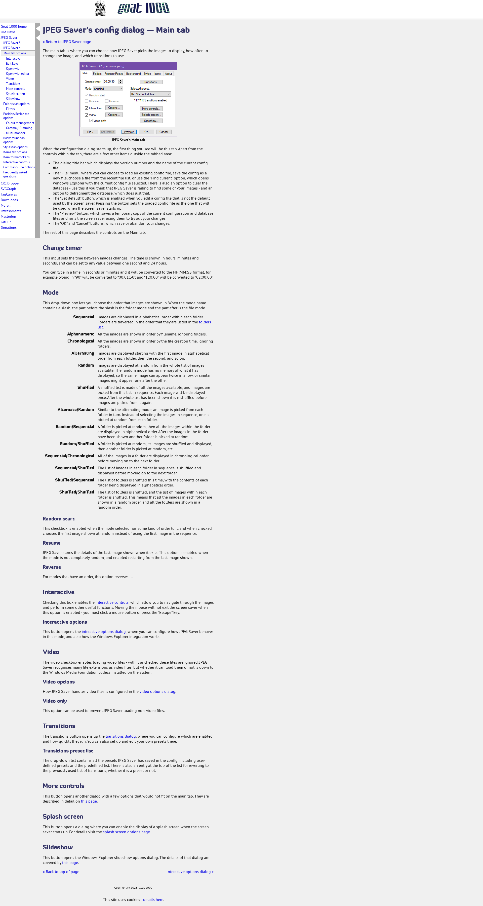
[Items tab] (158, 73)
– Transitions (11, 84)
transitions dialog (121, 736)
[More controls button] (151, 108)
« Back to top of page (61, 871)
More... (6, 205)
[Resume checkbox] (93, 101)
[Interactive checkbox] (94, 107)
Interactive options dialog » (190, 871)
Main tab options (15, 53)
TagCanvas (9, 194)
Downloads (9, 200)
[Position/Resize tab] (114, 73)
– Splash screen (14, 94)
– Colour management (18, 123)
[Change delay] (104, 81)
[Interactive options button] (114, 107)
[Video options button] (114, 114)
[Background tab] (133, 73)
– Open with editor (16, 73)
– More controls (14, 89)
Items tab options (15, 152)
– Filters (9, 109)
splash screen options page (126, 831)
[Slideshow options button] (151, 120)
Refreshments (11, 211)
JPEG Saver (9, 37)
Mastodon (8, 216)
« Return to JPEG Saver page (67, 41)
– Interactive (12, 58)
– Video (8, 79)
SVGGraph (8, 188)
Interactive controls (16, 162)
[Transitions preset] (150, 92)
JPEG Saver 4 (12, 48)
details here (153, 899)
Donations (9, 227)
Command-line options (19, 167)
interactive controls (112, 602)
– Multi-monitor (14, 133)
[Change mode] (104, 88)
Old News (8, 32)
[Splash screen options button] (151, 114)
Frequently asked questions (15, 174)
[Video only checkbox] (98, 120)
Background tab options (14, 140)
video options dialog (157, 691)
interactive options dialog (104, 631)
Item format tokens (16, 157)
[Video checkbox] (94, 114)
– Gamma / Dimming (17, 128)
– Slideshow (11, 99)
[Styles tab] (147, 73)
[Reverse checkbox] (114, 101)
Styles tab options (15, 147)
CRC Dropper (10, 183)
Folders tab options (16, 104)
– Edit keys (10, 63)
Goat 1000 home (14, 26)
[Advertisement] (239, 100)
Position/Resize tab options (16, 116)
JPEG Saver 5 (12, 43)
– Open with (11, 68)
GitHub (6, 222)
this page (89, 801)
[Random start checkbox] (95, 95)
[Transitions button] (151, 82)
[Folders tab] (97, 73)
